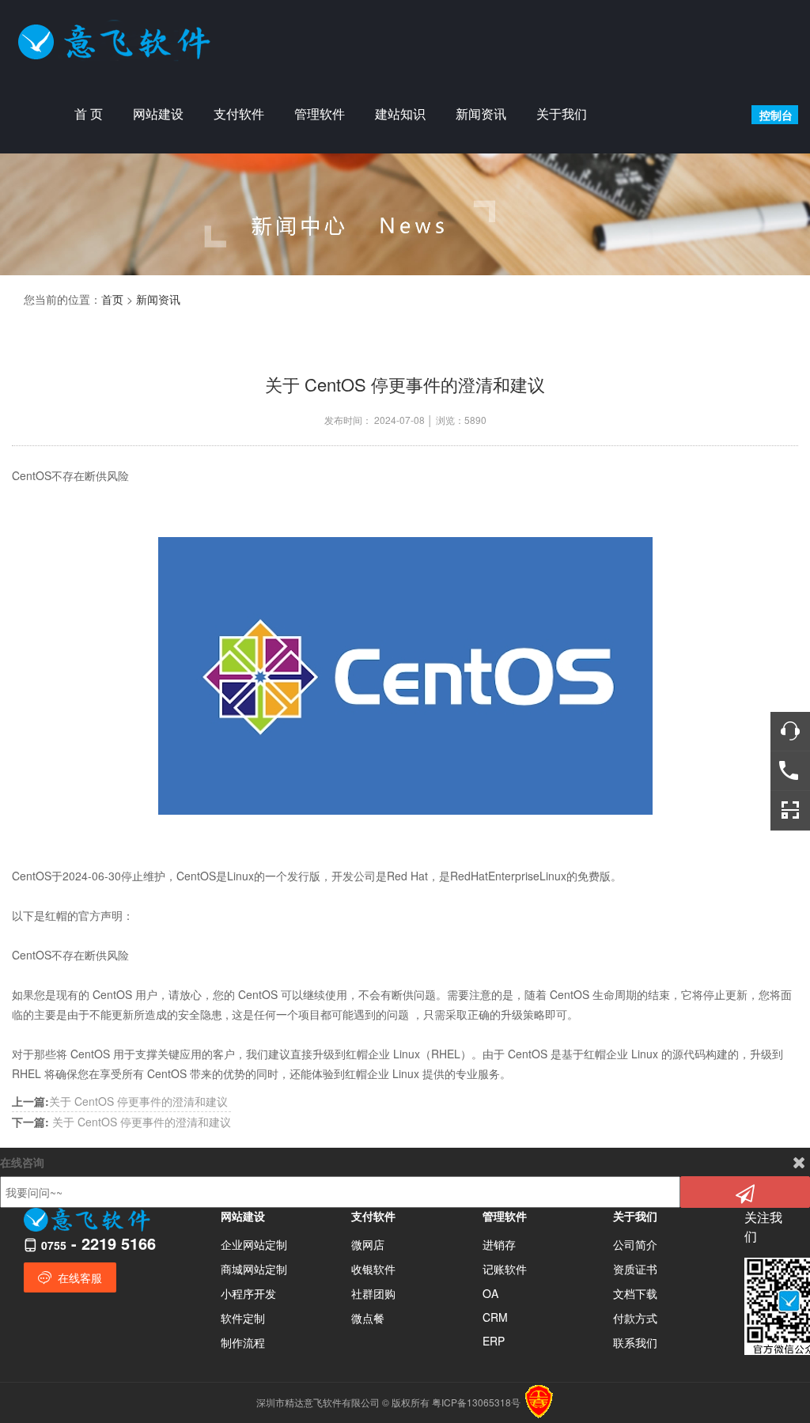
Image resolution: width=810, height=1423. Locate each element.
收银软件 (373, 1269)
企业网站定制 (254, 1244)
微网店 (367, 1244)
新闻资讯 (481, 113)
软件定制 (243, 1318)
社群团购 (373, 1293)
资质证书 (635, 1269)
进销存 (499, 1244)
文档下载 (635, 1293)
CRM (495, 1317)
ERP (494, 1341)
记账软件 (505, 1269)
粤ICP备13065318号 (476, 1402)
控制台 (776, 115)
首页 (112, 299)
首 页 (88, 113)
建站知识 (400, 113)
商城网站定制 (254, 1269)
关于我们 (561, 113)
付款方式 (635, 1318)
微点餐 (367, 1318)
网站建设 (158, 113)
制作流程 (243, 1342)
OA (490, 1293)
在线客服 (78, 1277)
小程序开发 (248, 1293)
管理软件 (319, 113)
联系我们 (635, 1342)
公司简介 (635, 1244)
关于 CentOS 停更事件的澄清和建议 (120, 1101)
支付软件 (239, 113)
